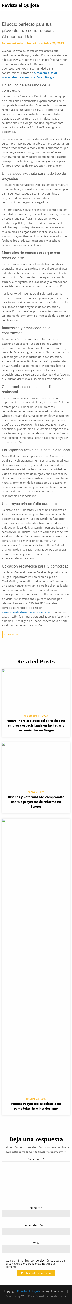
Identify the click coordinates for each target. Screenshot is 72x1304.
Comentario (36, 1159)
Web (36, 1243)
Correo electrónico (36, 1225)
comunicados (15, 43)
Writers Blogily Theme (53, 1296)
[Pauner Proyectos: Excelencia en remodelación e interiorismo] (36, 955)
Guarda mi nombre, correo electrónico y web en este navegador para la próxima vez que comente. (35, 1263)
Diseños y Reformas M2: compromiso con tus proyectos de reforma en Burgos (36, 802)
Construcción (11, 634)
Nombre (36, 1207)
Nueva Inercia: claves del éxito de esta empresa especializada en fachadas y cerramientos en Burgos (36, 725)
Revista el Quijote (20, 5)
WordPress (28, 1296)
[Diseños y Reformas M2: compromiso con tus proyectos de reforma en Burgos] (36, 763)
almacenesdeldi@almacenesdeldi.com (27, 612)
